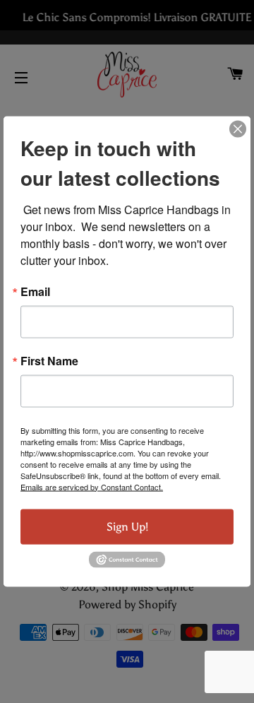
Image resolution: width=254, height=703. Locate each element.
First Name (49, 360)
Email (35, 291)
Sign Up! (127, 526)
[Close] (237, 128)
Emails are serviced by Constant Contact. (91, 486)
